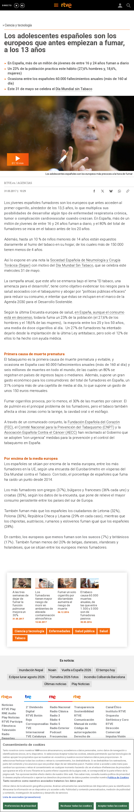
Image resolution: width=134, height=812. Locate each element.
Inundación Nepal (31, 670)
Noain (52, 670)
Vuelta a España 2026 (76, 670)
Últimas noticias (55, 684)
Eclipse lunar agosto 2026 (27, 677)
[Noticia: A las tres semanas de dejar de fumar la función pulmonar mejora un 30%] (22, 600)
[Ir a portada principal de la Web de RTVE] (12, 697)
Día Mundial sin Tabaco (74, 89)
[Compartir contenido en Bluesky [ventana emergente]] (111, 190)
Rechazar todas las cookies (76, 806)
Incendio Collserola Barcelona (104, 677)
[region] (67, 775)
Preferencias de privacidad (20, 806)
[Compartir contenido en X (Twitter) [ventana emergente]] (102, 190)
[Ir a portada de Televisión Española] (36, 698)
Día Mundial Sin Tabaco (74, 265)
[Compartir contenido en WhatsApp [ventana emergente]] (119, 190)
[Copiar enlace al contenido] (128, 190)
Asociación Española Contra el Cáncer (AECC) (40, 432)
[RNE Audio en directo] (22, 5)
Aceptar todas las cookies (112, 806)
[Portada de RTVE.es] (66, 5)
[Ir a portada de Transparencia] (103, 698)
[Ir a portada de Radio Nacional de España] (60, 698)
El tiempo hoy (105, 670)
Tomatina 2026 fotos (64, 677)
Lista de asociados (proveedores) (22, 797)
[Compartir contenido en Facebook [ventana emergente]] (94, 190)
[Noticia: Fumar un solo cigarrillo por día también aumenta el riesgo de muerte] (67, 597)
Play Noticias (81, 684)
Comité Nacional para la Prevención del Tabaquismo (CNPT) (66, 427)
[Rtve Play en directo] (16, 5)
